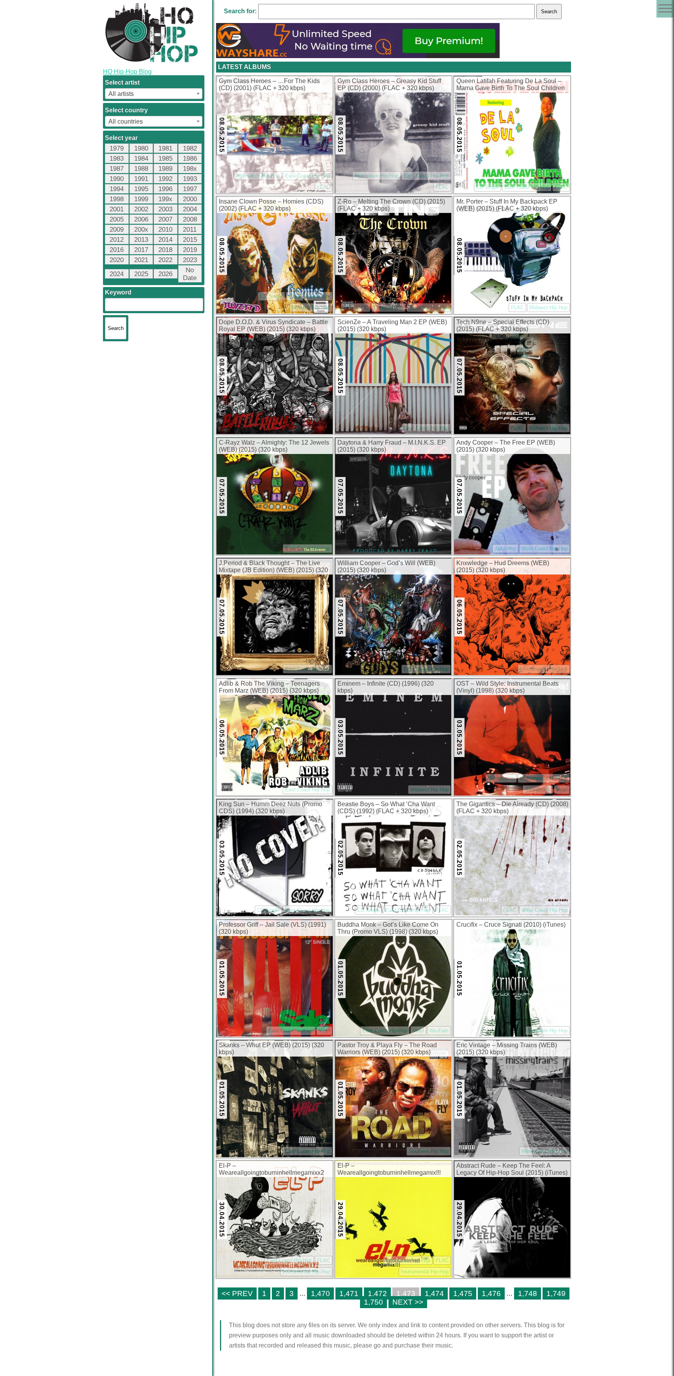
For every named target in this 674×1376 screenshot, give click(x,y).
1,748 (527, 1293)
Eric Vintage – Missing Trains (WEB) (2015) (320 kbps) (506, 1048)
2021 (141, 260)
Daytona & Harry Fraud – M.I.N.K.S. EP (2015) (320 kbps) (391, 446)
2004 (190, 209)
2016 (117, 250)
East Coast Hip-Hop (307, 176)
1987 (117, 168)
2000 (190, 199)
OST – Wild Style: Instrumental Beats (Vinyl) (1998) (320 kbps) (507, 687)
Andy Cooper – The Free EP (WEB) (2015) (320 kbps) (505, 446)
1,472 (377, 1293)
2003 (165, 209)
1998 (117, 199)
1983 (117, 158)
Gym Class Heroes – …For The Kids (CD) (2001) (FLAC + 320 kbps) (269, 84)
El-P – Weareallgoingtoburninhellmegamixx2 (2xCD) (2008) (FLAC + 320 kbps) (271, 1169)
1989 (165, 168)
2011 (190, 229)
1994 (117, 189)
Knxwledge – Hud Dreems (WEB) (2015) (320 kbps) (502, 566)
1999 (141, 199)
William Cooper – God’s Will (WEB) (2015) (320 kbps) (386, 566)
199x (165, 199)
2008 (190, 219)
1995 (141, 189)
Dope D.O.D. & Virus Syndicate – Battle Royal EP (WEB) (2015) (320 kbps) (273, 325)
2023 (190, 260)
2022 (165, 260)
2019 (190, 250)
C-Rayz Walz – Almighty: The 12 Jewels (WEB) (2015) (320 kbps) (274, 446)
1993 (190, 179)
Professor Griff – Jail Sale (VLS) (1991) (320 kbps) (272, 928)
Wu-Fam (439, 1031)
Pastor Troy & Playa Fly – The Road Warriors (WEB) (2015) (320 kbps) (387, 1048)
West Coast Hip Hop (544, 548)
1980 (141, 148)
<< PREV (237, 1293)
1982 (190, 148)
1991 (141, 179)
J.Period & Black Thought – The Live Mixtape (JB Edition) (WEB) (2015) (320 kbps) (273, 567)
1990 (117, 179)
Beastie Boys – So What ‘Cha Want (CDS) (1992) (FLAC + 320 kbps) (386, 807)
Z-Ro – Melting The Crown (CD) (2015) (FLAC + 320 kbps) (391, 205)
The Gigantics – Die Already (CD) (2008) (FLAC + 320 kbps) (512, 807)
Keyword (118, 292)
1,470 (320, 1293)
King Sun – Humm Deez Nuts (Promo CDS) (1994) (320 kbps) (270, 807)
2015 (190, 239)
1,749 (556, 1293)
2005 (117, 219)
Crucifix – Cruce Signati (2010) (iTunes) (511, 924)
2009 (117, 229)
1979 (117, 148)
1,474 (434, 1293)
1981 (165, 148)
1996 (165, 189)
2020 (117, 260)
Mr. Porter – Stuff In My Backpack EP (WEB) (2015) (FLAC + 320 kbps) (506, 205)
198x (190, 168)
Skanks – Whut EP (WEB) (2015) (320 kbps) (271, 1048)
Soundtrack (538, 790)
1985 (165, 158)
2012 (117, 239)
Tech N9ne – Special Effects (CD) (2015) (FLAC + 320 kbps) (502, 325)
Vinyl (562, 790)
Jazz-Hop (505, 548)
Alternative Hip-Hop (258, 176)
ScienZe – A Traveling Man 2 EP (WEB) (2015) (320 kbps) (392, 325)
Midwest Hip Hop (311, 307)
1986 (190, 158)
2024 (117, 274)
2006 (141, 219)
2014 (165, 239)
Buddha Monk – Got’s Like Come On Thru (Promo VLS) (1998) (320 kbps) (387, 928)
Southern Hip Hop (429, 307)
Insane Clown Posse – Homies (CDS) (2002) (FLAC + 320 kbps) (271, 205)
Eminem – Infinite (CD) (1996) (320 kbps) (385, 687)
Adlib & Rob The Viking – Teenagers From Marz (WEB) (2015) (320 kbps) (269, 687)
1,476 (491, 1293)
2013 (141, 239)
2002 (141, 209)
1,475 (462, 1293)
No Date (190, 274)
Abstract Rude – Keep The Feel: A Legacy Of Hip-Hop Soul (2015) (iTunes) (512, 1169)
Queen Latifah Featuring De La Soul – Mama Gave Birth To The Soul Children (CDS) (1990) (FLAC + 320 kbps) (510, 85)
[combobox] (153, 93)
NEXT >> (407, 1302)
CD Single (487, 187)
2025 (141, 274)
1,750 (373, 1302)
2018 (165, 250)
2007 (165, 219)
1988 (141, 168)
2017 (141, 250)
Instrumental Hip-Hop (544, 669)
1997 (190, 189)
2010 (165, 229)
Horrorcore (318, 296)
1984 (141, 158)
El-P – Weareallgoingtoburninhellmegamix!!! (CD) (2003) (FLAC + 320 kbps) (389, 1169)
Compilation (501, 778)
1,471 (348, 1293)
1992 (165, 179)
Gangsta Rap (388, 307)
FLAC (323, 187)
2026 (165, 274)
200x (141, 229)
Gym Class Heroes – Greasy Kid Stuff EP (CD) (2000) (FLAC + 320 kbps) (389, 84)
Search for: (240, 11)
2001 (117, 209)
